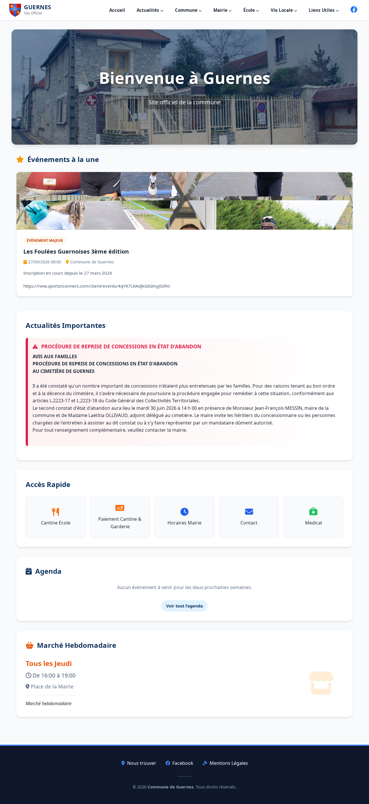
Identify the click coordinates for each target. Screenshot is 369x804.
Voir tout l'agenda (184, 606)
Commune (187, 10)
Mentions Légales (229, 763)
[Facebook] (354, 10)
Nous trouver (141, 763)
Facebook (182, 763)
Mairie (221, 10)
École (249, 10)
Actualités (148, 10)
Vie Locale (282, 10)
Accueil (117, 10)
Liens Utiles (322, 10)
